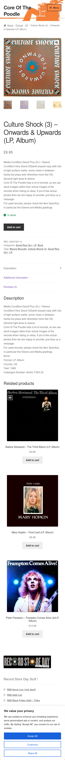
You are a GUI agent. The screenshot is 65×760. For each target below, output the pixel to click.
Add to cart (13, 227)
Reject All (32, 753)
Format (19, 25)
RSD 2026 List (14, 695)
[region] (32, 733)
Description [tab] (10, 268)
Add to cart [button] (32, 460)
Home (10, 25)
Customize (32, 744)
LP (26, 25)
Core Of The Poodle (17, 10)
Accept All (32, 736)
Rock (40, 245)
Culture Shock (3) (37, 248)
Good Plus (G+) (24, 245)
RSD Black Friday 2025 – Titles (23, 700)
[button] (56, 42)
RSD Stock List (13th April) (21, 689)
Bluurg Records (18, 248)
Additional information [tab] (16, 277)
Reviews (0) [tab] (10, 287)
